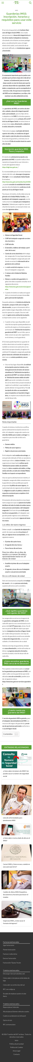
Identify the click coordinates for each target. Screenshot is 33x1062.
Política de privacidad (16, 1044)
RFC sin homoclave (9, 1024)
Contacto (16, 1054)
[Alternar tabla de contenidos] (15, 734)
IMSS (16, 10)
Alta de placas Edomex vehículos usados (16, 1011)
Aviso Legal (16, 1051)
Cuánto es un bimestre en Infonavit (14, 1016)
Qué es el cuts (7, 1020)
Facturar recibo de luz (10, 954)
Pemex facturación (9, 950)
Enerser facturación (9, 958)
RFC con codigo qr (9, 989)
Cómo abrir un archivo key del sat (14, 985)
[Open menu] (2, 3)
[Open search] (30, 3)
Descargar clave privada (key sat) (14, 974)
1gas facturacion (8, 945)
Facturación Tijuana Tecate (12, 963)
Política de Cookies (16, 1047)
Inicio (16, 1040)
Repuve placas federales (11, 1007)
